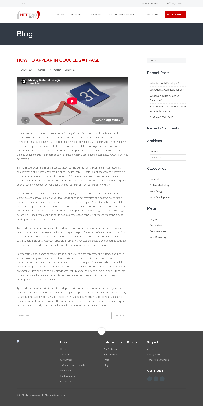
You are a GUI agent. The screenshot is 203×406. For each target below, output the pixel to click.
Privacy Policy (153, 354)
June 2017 (155, 157)
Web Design (156, 191)
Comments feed (158, 231)
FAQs (106, 359)
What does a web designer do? (167, 89)
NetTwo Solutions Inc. (55, 395)
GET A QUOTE (174, 14)
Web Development (160, 197)
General (42, 69)
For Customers (67, 375)
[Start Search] (183, 60)
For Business (66, 370)
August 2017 (157, 151)
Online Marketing (159, 185)
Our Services (95, 14)
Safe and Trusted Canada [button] (122, 14)
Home (60, 14)
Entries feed (156, 225)
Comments (69, 69)
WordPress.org (158, 237)
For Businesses (111, 349)
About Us (76, 14)
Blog (106, 365)
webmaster (55, 69)
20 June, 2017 (26, 69)
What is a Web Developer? (164, 83)
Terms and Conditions (158, 359)
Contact (151, 349)
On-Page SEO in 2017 (161, 117)
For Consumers (111, 354)
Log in (153, 219)
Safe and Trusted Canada (72, 365)
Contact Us (152, 14)
